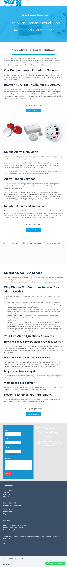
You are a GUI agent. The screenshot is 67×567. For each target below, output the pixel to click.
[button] (55, 563)
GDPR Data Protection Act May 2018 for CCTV (16, 525)
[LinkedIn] (6, 564)
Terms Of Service (8, 509)
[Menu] (63, 3)
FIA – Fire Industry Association (12, 530)
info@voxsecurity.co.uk (14, 505)
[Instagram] (11, 564)
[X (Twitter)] (8, 564)
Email (7, 439)
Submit (8, 474)
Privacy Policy (7, 511)
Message (8, 458)
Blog (4, 514)
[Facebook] (4, 564)
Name (7, 430)
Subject (7, 447)
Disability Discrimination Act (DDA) (13, 527)
